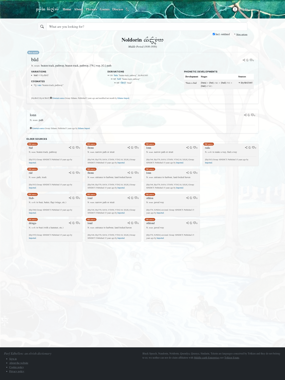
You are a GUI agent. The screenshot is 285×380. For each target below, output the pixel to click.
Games (105, 9)
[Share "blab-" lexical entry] (70, 198)
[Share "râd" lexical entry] (70, 172)
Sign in (13, 358)
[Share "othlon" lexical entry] (187, 198)
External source (58, 98)
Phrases (91, 9)
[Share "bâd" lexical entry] (244, 60)
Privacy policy (16, 371)
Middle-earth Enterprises (207, 357)
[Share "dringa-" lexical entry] (70, 223)
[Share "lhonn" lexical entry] (129, 147)
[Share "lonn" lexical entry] (245, 115)
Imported (32, 162)
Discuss (117, 9)
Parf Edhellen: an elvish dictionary (47, 9)
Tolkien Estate (231, 357)
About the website (18, 362)
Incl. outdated (222, 34)
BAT (123, 82)
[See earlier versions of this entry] (247, 60)
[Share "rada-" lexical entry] (246, 147)
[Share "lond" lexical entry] (129, 198)
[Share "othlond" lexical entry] (187, 223)
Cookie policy (16, 367)
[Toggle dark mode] (128, 9)
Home (67, 9)
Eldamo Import (123, 98)
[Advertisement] (125, 267)
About (78, 9)
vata (39, 85)
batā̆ (119, 78)
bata (116, 75)
